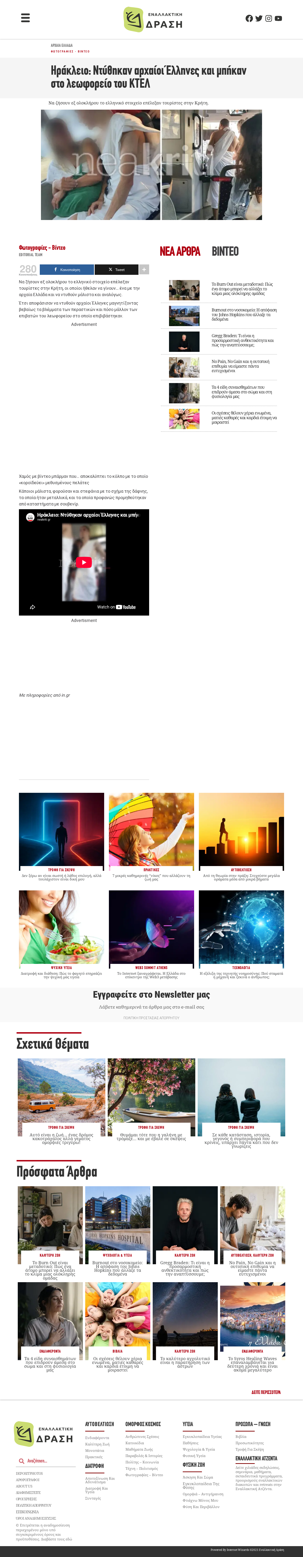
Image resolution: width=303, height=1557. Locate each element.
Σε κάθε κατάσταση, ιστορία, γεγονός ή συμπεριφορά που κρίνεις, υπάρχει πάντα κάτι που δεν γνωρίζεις (241, 1140)
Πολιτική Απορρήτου (33, 1505)
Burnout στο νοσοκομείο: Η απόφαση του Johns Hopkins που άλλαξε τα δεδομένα (244, 314)
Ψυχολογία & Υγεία (117, 1256)
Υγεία (188, 1425)
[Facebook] (249, 18)
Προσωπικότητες (250, 1443)
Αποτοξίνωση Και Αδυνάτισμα (100, 1480)
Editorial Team (31, 255)
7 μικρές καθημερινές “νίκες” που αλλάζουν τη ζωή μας (151, 877)
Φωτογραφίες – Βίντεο (144, 1474)
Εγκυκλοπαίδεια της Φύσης (201, 1485)
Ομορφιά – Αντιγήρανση (203, 1494)
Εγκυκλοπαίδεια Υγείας (202, 1436)
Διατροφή (94, 1466)
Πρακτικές (93, 1456)
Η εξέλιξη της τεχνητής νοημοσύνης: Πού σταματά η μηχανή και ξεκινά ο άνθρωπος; (241, 975)
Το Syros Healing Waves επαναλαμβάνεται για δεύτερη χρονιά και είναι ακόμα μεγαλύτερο (252, 1364)
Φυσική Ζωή (194, 1465)
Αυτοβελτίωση (241, 1256)
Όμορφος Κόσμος (143, 1425)
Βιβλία (118, 1352)
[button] (25, 18)
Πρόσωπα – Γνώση (253, 1425)
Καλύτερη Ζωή (50, 1256)
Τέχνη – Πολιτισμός (141, 1468)
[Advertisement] (84, 400)
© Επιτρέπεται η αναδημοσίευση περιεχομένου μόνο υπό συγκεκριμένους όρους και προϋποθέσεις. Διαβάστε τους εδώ (44, 1532)
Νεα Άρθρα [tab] (180, 252)
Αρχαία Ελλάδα (62, 46)
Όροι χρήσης (26, 1499)
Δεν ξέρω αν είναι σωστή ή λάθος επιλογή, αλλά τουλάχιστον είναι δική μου (61, 877)
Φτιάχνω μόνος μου (200, 1500)
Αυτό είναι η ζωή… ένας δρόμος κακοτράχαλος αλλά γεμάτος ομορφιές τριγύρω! (61, 1138)
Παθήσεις (190, 1443)
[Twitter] (259, 18)
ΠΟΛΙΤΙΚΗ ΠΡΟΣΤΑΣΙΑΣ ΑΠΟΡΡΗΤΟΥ (151, 1018)
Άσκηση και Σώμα (198, 1477)
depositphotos (29, 1473)
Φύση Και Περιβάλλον (201, 1506)
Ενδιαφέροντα (50, 1352)
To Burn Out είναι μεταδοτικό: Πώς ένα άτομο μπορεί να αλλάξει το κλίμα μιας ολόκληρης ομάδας (242, 288)
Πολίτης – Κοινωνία (142, 1462)
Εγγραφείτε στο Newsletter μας (151, 994)
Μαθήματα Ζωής (139, 1449)
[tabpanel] (219, 352)
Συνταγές (93, 1498)
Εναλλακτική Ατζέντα (256, 1459)
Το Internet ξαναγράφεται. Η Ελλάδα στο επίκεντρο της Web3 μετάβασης (151, 975)
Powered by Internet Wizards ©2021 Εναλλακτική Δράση (247, 1550)
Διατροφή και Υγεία (96, 1490)
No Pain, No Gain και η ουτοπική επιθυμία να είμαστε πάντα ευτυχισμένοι (240, 366)
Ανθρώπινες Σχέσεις (142, 1436)
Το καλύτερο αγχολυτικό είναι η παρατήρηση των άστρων (185, 1362)
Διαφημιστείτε (28, 1492)
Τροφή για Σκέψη (61, 1128)
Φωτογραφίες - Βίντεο (70, 51)
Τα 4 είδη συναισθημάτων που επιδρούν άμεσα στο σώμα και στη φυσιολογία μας (242, 391)
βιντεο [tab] (225, 252)
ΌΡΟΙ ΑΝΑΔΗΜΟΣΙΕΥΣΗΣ (36, 1518)
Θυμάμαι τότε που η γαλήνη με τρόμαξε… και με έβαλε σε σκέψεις (151, 1136)
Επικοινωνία (27, 1511)
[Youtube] (278, 18)
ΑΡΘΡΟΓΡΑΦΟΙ (27, 1479)
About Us (24, 1486)
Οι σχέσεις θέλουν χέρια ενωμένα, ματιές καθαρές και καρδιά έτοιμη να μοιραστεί (244, 417)
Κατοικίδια (134, 1443)
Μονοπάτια (94, 1450)
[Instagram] (268, 18)
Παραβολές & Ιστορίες (143, 1455)
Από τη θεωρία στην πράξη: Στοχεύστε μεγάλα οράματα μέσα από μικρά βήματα (241, 877)
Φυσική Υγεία (194, 1455)
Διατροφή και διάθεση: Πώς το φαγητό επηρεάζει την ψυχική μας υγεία (61, 975)
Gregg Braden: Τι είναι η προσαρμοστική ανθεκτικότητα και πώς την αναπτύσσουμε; (243, 340)
